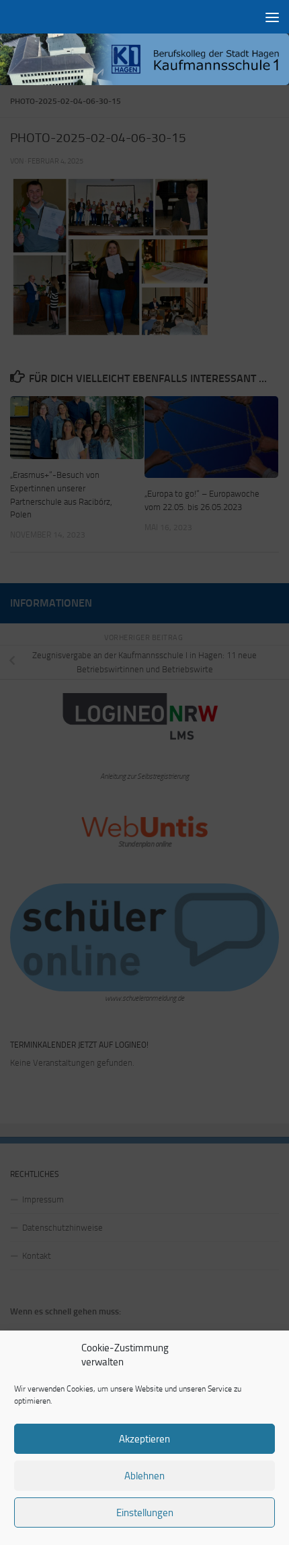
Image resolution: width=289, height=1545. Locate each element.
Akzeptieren (144, 1439)
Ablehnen (144, 1476)
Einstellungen (144, 1513)
